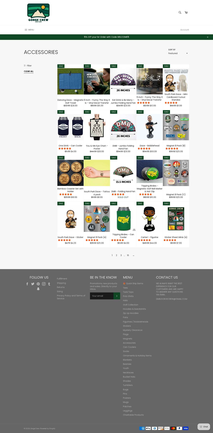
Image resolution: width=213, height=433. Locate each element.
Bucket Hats (129, 376)
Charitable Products (133, 414)
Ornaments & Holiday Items (137, 355)
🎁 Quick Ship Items (133, 283)
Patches (127, 406)
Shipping (61, 283)
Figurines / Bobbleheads (135, 321)
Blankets (127, 359)
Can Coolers (129, 347)
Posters (127, 397)
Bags (125, 389)
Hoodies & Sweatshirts (134, 309)
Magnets (127, 338)
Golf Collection (130, 304)
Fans (125, 317)
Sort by (171, 50)
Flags (126, 334)
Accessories (129, 342)
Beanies (127, 364)
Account (184, 29)
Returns (61, 287)
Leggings (127, 410)
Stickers (127, 325)
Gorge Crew (35, 428)
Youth (126, 368)
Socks (126, 351)
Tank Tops (128, 292)
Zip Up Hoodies (131, 313)
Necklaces (128, 372)
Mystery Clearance (132, 330)
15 (128, 255)
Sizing (60, 291)
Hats (125, 300)
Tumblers (128, 385)
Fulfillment (62, 278)
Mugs (126, 402)
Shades (127, 381)
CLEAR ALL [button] (28, 71)
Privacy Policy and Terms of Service (71, 297)
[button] (143, 102)
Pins (125, 393)
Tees (125, 287)
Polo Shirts (128, 296)
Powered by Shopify (47, 428)
